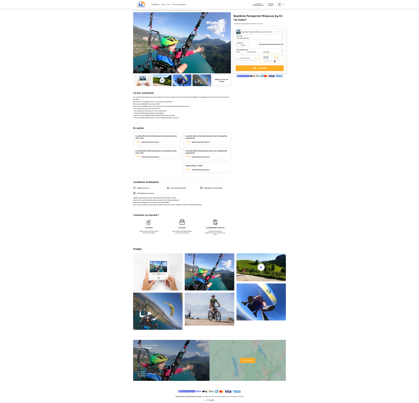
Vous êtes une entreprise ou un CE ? (271, 44)
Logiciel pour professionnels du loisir (188, 396)
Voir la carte (247, 360)
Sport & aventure (147, 10)
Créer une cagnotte (179, 4)
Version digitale (249, 58)
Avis (168, 4)
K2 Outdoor (136, 10)
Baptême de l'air (158, 10)
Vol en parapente (169, 10)
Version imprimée (271, 57)
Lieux (163, 4)
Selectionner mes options (150, 142)
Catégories (155, 4)
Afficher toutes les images (221, 80)
